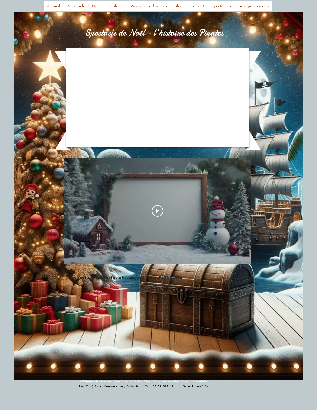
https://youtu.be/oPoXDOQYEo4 (153, 277)
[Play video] (157, 211)
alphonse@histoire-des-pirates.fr (114, 386)
